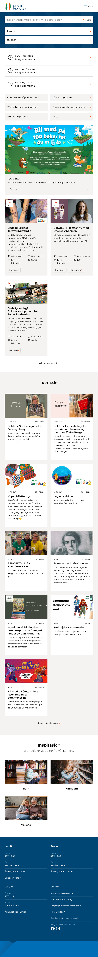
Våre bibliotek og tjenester (22, 107)
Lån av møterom (62, 97)
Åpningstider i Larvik (15, 871)
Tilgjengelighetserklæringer (65, 906)
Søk (89, 19)
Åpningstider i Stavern (62, 871)
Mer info (13, 270)
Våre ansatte (57, 912)
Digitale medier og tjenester (69, 107)
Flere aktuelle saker (48, 723)
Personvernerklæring (62, 899)
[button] (88, 6)
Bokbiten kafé (12, 878)
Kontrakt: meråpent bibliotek (23, 97)
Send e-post (11, 865)
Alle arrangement (48, 363)
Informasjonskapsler (61, 893)
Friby (55, 116)
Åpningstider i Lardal (15, 912)
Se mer (13, 189)
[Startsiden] (15, 6)
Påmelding (75, 270)
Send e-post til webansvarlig (65, 918)
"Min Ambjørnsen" (17, 116)
